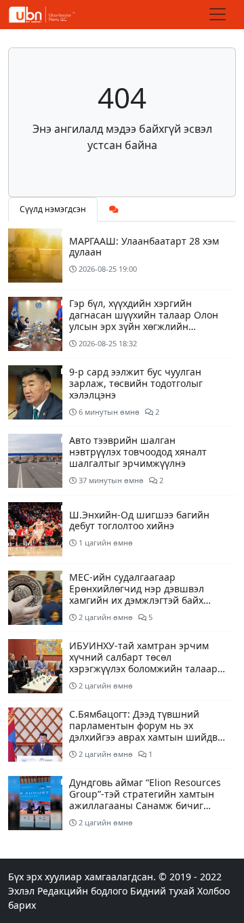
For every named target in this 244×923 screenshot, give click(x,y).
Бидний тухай (162, 890)
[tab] (114, 209)
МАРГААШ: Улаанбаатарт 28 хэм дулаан (144, 246)
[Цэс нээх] (217, 14)
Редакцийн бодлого (82, 890)
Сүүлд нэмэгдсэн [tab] (53, 209)
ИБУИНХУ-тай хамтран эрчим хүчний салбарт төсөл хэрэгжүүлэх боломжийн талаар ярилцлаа (143, 662)
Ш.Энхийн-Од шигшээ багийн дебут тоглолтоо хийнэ (139, 520)
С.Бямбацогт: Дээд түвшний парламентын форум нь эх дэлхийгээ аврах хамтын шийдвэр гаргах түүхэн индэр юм (148, 730)
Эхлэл (21, 890)
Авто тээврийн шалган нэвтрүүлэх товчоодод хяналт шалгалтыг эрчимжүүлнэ (138, 452)
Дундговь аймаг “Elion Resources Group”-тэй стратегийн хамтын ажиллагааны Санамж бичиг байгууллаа (145, 799)
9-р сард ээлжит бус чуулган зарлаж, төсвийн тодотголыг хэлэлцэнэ (136, 383)
